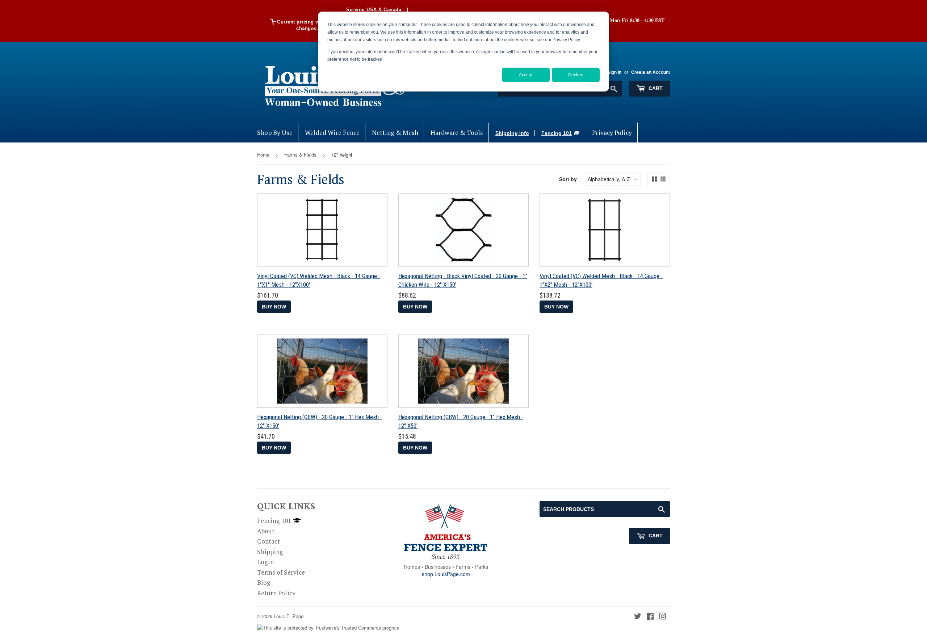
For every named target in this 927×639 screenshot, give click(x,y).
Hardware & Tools (457, 132)
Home (263, 154)
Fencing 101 (556, 133)
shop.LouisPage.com (446, 574)
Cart (655, 88)
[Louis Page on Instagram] (662, 617)
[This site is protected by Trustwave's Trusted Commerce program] (328, 628)
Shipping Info (512, 133)
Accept (525, 74)
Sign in (614, 72)
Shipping (270, 552)
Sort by (568, 179)
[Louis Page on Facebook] (650, 617)
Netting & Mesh (395, 132)
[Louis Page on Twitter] (637, 617)
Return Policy (276, 593)
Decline (575, 74)
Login (265, 562)
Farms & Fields (300, 154)
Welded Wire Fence (332, 132)
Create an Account (650, 72)
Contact (268, 541)
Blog (263, 582)
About (265, 531)
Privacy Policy (612, 132)
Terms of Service (281, 572)
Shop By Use (275, 132)
